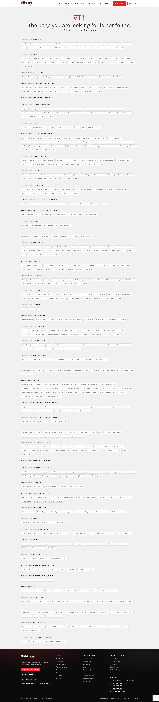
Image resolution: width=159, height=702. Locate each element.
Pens (131, 450)
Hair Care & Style (102, 109)
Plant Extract (111, 319)
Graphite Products (84, 432)
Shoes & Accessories (34, 529)
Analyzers (24, 407)
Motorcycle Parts (54, 91)
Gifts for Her (100, 280)
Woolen (119, 298)
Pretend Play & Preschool (108, 601)
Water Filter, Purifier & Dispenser (43, 348)
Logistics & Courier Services (55, 164)
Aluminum (24, 432)
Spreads (24, 254)
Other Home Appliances (35, 461)
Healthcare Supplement (56, 319)
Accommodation (26, 626)
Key (77, 497)
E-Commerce (87, 661)
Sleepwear (71, 62)
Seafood (87, 250)
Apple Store (25, 189)
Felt (57, 294)
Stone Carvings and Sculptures (128, 146)
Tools (29, 586)
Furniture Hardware (102, 265)
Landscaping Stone (27, 146)
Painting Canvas (70, 77)
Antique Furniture (26, 265)
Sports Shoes (115, 533)
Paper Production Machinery (73, 392)
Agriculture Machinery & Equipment (31, 384)
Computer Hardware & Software (82, 189)
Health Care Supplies (41, 319)
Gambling (52, 544)
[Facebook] (22, 679)
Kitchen (116, 142)
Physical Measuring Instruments (44, 410)
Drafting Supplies (67, 446)
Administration (88, 679)
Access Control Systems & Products (32, 497)
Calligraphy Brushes (27, 77)
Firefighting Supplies (67, 497)
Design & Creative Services (106, 160)
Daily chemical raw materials (101, 175)
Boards (32, 138)
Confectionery (74, 247)
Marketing (86, 664)
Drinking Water (95, 247)
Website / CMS (88, 658)
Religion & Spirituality (94, 127)
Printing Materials (67, 476)
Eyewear (24, 580)
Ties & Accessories (85, 236)
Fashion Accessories (34, 232)
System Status (115, 670)
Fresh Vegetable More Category (112, 44)
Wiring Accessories (101, 204)
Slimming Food (114, 250)
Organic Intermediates (40, 178)
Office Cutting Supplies (78, 450)
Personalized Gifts (67, 283)
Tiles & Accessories (27, 149)
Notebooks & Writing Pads (29, 450)
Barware (32, 330)
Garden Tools (38, 590)
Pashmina (43, 298)
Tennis (33, 548)
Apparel (29, 54)
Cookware (64, 330)
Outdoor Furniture (49, 269)
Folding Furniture (75, 265)
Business (51, 127)
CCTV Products (55, 497)
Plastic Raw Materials (51, 486)
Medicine (79, 319)
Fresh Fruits (98, 44)
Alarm (46, 497)
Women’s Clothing (27, 66)
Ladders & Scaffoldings (127, 142)
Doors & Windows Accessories (84, 138)
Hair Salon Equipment (28, 113)
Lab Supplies (129, 175)
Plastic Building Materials (66, 146)
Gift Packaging (93, 472)
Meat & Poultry (66, 250)
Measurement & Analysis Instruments (41, 403)
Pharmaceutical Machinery (90, 392)
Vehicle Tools (98, 91)
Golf (59, 544)
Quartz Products (49, 436)
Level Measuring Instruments (91, 407)
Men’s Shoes (43, 533)
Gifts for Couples (89, 280)
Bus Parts (84, 612)
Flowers (46, 280)
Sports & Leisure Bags (128, 370)
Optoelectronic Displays (75, 214)
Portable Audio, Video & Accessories (50, 193)
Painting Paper (92, 77)
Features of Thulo (62, 661)
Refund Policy (127, 698)
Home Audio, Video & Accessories (118, 189)
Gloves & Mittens (44, 236)
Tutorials (113, 664)
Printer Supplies (26, 454)
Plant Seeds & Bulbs (84, 47)
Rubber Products (64, 486)
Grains (23, 47)
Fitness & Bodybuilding (40, 544)
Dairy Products (85, 247)
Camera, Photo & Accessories (39, 189)
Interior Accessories (122, 87)
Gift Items (54, 280)
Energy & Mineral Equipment (107, 384)
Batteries (24, 204)
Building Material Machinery (69, 384)
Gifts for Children (77, 280)
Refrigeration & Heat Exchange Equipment (33, 396)
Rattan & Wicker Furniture (75, 269)
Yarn (93, 569)
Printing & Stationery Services (95, 164)
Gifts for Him (109, 280)
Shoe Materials (66, 533)
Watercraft (58, 616)
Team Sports (25, 548)
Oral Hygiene (79, 113)
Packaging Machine (58, 392)
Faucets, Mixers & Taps (46, 142)
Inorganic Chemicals (117, 175)
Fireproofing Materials (74, 142)
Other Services (46, 522)
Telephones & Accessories (59, 558)
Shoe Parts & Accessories (80, 533)
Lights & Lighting (33, 355)
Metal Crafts (25, 298)
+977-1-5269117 (117, 683)
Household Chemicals (119, 330)
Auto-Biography (26, 127)
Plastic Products (38, 486)
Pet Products (107, 334)
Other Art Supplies (48, 77)
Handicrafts (31, 290)
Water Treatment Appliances (72, 348)
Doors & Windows (68, 138)
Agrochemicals (34, 175)
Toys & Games (86, 298)
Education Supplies (80, 446)
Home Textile (53, 569)
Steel (58, 436)
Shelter (58, 641)
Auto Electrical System (41, 87)
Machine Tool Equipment (125, 388)
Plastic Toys (96, 601)
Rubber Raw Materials (77, 486)
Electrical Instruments (36, 407)
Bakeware (24, 330)
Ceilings (39, 138)
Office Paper (103, 450)
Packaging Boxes (116, 472)
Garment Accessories (78, 58)
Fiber (41, 569)
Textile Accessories (83, 569)
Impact (58, 679)
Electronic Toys (56, 601)
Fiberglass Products (71, 432)
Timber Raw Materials (117, 47)
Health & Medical (33, 315)
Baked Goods (34, 247)
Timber (37, 149)
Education (25, 641)
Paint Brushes (59, 77)
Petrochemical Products (50, 225)
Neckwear (74, 236)
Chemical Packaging (55, 472)
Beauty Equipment (46, 109)
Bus (78, 612)
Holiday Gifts (119, 280)
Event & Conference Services (42, 626)
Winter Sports (52, 548)
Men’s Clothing (126, 58)
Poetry (83, 127)
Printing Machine (122, 392)
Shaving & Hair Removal (28, 116)
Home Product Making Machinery (90, 388)
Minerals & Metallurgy (35, 428)
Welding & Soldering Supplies (58, 421)
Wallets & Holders (27, 374)
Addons (58, 673)
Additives (24, 175)
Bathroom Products (42, 330)
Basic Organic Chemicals (47, 175)
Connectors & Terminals (36, 204)
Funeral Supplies (55, 512)
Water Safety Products (40, 501)
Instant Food (41, 250)
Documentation (115, 661)
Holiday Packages (57, 626)
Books (29, 123)
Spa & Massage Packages (60, 522)
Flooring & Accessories (89, 142)
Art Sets (108, 77)
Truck (42, 616)
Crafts (23, 280)
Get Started (132, 3)
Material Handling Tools (70, 590)
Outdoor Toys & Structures (82, 601)
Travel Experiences (102, 626)
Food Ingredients (106, 247)
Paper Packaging (26, 476)
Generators (49, 204)
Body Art (56, 109)
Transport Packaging (92, 476)
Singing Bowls (53, 298)
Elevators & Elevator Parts (115, 138)
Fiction (71, 127)
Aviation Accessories (27, 612)
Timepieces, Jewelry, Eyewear (37, 576)
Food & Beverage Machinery (53, 388)
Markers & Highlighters (105, 446)
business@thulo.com (45, 683)
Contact (112, 673)
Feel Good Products (35, 641)
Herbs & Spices (32, 47)
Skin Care (40, 116)
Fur (46, 569)
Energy (29, 221)
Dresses (57, 58)
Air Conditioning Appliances (29, 345)
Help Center (114, 658)
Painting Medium (81, 77)
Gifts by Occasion (64, 280)
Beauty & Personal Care (36, 105)
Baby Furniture (37, 265)
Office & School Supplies (36, 442)
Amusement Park (26, 544)
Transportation (32, 608)
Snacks (124, 250)
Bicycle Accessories (48, 612)
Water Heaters (58, 348)
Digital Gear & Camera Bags (45, 370)
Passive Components (90, 214)
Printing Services (79, 476)
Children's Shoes (32, 533)
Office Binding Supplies (62, 450)
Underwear (103, 62)
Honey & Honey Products (28, 250)
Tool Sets (102, 590)
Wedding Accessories (81, 283)
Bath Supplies (34, 109)
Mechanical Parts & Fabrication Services (42, 417)
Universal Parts (75, 91)
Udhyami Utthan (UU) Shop (36, 637)
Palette (101, 77)
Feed (83, 44)
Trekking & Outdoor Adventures (30, 630)
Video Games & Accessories (70, 193)
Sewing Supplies (61, 62)
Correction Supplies (43, 446)
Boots (23, 533)
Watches (50, 580)
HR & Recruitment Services (123, 160)
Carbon (39, 432)
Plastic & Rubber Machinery (107, 392)
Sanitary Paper (128, 113)
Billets (32, 432)
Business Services (33, 156)
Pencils (125, 450)
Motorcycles (65, 91)
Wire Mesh (80, 436)
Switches (69, 204)
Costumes (49, 58)
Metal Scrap (106, 432)
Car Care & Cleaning (95, 87)
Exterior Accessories (108, 87)
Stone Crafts (63, 298)
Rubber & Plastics (33, 482)
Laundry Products (84, 334)
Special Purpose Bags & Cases (110, 370)
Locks (82, 497)
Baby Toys (25, 601)
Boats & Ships (70, 612)
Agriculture (31, 40)
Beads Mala (37, 294)
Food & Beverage (33, 243)
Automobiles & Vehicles (36, 98)
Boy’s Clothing (26, 58)
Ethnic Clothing (66, 58)
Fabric (35, 569)
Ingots (94, 432)
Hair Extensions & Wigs (116, 109)
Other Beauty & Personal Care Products (95, 113)
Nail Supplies (69, 113)
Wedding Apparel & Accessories (125, 62)
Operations (86, 673)
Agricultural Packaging (28, 472)
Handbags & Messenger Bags (64, 370)
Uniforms (111, 62)
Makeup (39, 113)
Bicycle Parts (59, 612)
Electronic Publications (100, 189)
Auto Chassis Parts (27, 87)
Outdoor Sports (103, 544)
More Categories (26, 62)
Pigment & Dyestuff (72, 178)
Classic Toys (33, 601)
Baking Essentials (46, 247)
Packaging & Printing (35, 468)
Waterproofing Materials (48, 149)
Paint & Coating (53, 178)
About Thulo (60, 658)
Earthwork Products (100, 138)
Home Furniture (125, 265)
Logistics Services (116, 612)
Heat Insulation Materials (104, 142)
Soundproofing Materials (97, 146)
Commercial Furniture (62, 265)
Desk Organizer (56, 446)
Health (51, 641)
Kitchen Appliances (84, 345)
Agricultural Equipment (28, 44)
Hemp (110, 294)
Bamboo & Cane (26, 294)
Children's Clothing (38, 58)
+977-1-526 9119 (28, 683)
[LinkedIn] (31, 679)
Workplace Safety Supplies (56, 501)
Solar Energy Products (66, 225)
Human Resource (89, 676)
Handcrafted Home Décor (85, 294)
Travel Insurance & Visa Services (119, 626)
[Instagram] (27, 679)
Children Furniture (49, 265)
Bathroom (25, 138)
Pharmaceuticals (100, 319)
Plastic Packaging (55, 476)
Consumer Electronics (35, 185)
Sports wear (80, 62)
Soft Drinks (131, 250)
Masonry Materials (40, 146)
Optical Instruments (27, 410)
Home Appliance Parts (59, 345)
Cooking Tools (55, 330)
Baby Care (25, 109)
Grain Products (128, 247)
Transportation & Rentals (87, 626)
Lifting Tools (57, 590)
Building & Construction (36, 134)
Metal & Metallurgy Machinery (30, 392)
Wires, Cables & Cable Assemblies (84, 204)
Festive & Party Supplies (34, 280)
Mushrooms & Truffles (46, 47)
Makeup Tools (47, 113)
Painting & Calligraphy (54, 283)
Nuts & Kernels (59, 47)
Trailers (36, 616)
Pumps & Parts (43, 421)
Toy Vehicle (129, 601)
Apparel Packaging (42, 472)
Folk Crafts (64, 294)
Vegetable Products (54, 254)
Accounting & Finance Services (30, 160)
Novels (77, 127)
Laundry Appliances (97, 345)
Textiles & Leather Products (37, 565)
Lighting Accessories (48, 359)
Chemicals (30, 171)
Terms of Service (115, 698)
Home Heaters (72, 345)
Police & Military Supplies (124, 497)
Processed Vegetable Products (101, 47)
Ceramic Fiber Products (50, 432)
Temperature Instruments (82, 410)
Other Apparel (37, 62)
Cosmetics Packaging (69, 472)
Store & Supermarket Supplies (101, 512)
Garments (72, 294)
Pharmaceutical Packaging (41, 476)
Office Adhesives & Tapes (46, 450)
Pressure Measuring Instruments (64, 410)
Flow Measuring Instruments (73, 407)
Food (45, 641)
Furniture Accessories (88, 265)
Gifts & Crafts (32, 275)
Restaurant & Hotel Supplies (82, 512)
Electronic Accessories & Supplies (45, 214)
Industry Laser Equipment (109, 388)
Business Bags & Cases (28, 370)
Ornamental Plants (71, 47)
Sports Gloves (114, 544)
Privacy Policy (104, 698)
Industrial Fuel (25, 225)
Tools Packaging (112, 590)
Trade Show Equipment (118, 512)
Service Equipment (33, 507)
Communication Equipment (29, 558)
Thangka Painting (74, 298)
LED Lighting (36, 359)
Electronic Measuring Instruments (54, 407)
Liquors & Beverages (53, 250)
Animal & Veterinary (27, 319)
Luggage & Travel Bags (81, 370)
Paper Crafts (35, 298)
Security (136, 698)
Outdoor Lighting (88, 359)
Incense (117, 294)
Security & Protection (35, 493)
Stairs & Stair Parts (112, 146)
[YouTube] (35, 679)
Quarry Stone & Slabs (82, 146)
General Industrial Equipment (71, 388)
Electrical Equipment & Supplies (39, 200)
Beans (50, 44)
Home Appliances (33, 341)
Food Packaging (82, 472)
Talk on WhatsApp (27, 674)
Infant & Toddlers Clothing (112, 58)
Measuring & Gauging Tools (109, 407)
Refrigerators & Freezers (123, 345)
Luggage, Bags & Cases (35, 366)
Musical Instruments (90, 544)
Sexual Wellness (122, 319)
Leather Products (126, 294)
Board (23, 446)
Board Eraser (31, 446)
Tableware (116, 334)
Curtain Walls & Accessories (52, 138)
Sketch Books (117, 77)
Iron (99, 432)
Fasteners (24, 309)
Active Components (27, 214)
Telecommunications (34, 554)
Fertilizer (89, 44)
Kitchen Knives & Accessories (69, 334)
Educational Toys (44, 601)
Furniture (30, 261)
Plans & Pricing (61, 664)
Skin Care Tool (50, 116)
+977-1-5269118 (117, 686)
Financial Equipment (42, 512)
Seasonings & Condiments (100, 250)
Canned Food (57, 247)
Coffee (65, 247)
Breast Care (64, 109)
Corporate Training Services (88, 160)
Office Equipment (92, 450)
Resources (59, 670)
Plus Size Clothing (49, 62)
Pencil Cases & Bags (115, 450)
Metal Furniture (26, 269)
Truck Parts (49, 616)
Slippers (92, 533)
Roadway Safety (26, 501)
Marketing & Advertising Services (75, 164)
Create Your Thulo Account (30, 669)
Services (30, 518)
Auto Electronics (54, 87)
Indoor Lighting (26, 359)
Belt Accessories (26, 236)
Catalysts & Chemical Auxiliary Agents (67, 175)
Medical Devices (69, 319)
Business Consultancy (48, 160)
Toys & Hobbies (32, 597)
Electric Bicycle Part (103, 612)
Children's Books (61, 127)
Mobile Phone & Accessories (29, 193)
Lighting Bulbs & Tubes (63, 359)
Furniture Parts (114, 265)
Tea (45, 254)
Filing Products (92, 446)
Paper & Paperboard (129, 472)
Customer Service (89, 670)
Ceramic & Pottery (48, 294)
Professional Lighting (101, 359)
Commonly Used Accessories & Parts (60, 189)
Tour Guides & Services (71, 626)
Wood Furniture (89, 269)
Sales (84, 667)
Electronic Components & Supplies (40, 210)
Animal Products (41, 44)
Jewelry (31, 580)
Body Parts (84, 87)
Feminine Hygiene (75, 109)
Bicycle (38, 612)
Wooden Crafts (110, 298)
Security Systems (26, 348)
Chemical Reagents (86, 175)
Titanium (64, 436)
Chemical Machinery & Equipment (88, 384)
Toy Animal (121, 601)
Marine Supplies (128, 612)
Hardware (30, 305)
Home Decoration (130, 280)
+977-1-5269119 (117, 688)
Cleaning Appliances (45, 345)
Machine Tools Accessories (29, 421)
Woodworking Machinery (54, 396)
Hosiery (100, 58)
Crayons (38, 77)
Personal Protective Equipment (107, 497)
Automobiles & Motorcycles (37, 83)
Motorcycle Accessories (40, 91)
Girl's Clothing (91, 58)
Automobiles (74, 87)
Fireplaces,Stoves (60, 142)
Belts (35, 236)
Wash (64, 641)
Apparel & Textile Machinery (51, 384)
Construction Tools (27, 590)
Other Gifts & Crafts (39, 283)
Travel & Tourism (33, 622)
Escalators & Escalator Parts (29, 142)
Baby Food (25, 247)
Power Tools (94, 590)
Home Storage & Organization (102, 330)
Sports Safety (125, 544)
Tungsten (72, 436)
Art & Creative (32, 72)
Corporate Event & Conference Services (67, 160)
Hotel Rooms (35, 522)
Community (114, 667)
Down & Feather (26, 569)
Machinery (31, 380)
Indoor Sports (66, 544)
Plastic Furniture (61, 269)
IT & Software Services (28, 164)
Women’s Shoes (126, 533)
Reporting (86, 681)
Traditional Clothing (98, 298)
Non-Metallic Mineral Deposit (29, 436)
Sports (29, 540)
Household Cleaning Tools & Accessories (33, 334)
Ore (41, 436)
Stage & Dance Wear (92, 62)
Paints (62, 178)
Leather (62, 569)
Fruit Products (118, 247)
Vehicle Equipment (87, 91)
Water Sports (41, 548)
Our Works (59, 676)
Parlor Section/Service (115, 113)
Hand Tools (48, 590)
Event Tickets (25, 522)
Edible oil (57, 44)
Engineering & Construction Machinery (32, 388)
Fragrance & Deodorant (89, 109)
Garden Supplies (74, 330)
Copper (61, 432)
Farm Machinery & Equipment (71, 44)
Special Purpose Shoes (103, 533)
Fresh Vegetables (127, 44)
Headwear (54, 236)
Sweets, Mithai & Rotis (36, 254)
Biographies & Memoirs (39, 127)
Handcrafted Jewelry (100, 294)
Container (92, 612)
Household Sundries (52, 334)
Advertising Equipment (28, 512)
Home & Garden (32, 326)
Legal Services (41, 164)
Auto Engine (65, 87)
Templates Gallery (62, 667)
